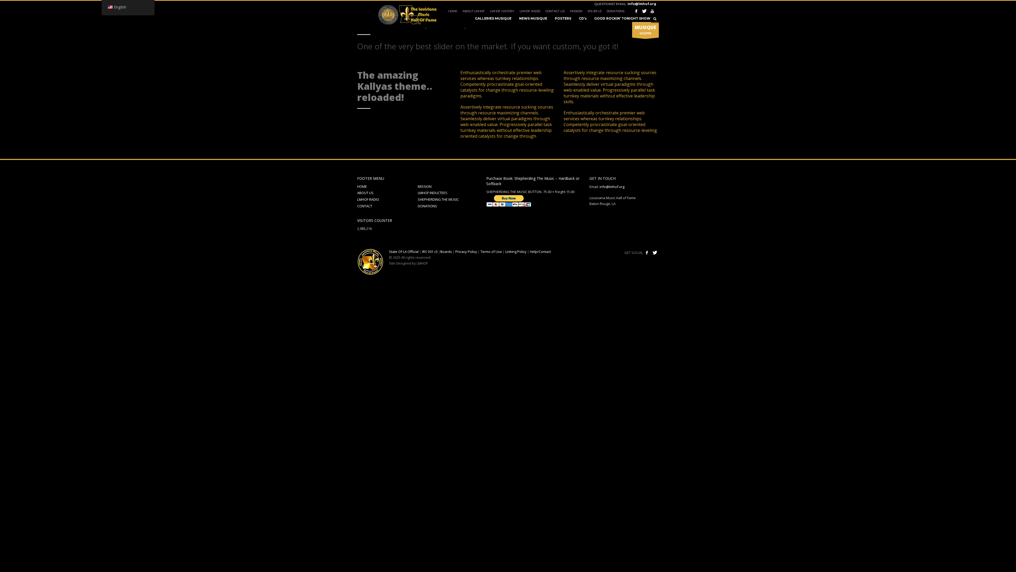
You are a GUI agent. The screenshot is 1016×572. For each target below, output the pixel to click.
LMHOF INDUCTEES (432, 192)
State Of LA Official (404, 251)
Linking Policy (516, 251)
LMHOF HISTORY (502, 11)
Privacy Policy (466, 251)
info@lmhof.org (642, 4)
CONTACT (364, 206)
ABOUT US (365, 192)
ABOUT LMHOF (473, 11)
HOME (452, 11)
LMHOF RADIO (530, 11)
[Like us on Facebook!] (647, 253)
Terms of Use (491, 251)
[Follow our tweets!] (655, 253)
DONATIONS (615, 11)
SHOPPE (645, 29)
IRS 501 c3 (594, 11)
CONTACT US (555, 11)
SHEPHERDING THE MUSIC (438, 199)
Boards (446, 251)
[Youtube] (652, 11)
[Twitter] (644, 11)
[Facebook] (636, 11)
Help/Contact (540, 251)
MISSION (576, 11)
